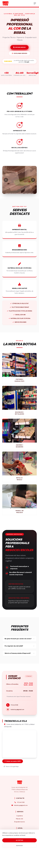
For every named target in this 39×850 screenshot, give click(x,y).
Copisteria (19, 816)
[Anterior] (6, 180)
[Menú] (35, 3)
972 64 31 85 (14, 705)
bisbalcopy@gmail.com (17, 709)
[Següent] (33, 180)
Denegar (19, 845)
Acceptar (19, 840)
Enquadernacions (19, 822)
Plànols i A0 (19, 819)
